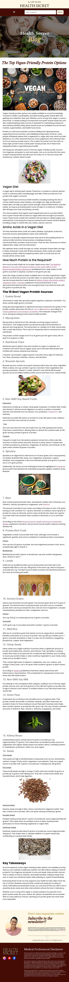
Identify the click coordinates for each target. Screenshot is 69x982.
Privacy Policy (62, 930)
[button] (14, 11)
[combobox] (40, 12)
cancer (36, 309)
